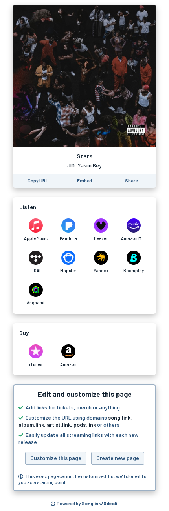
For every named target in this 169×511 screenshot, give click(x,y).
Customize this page (55, 458)
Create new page (117, 458)
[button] (84, 438)
